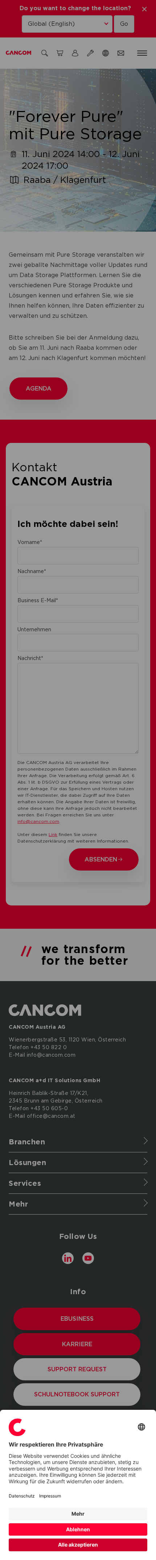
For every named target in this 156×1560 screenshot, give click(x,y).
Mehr (78, 1514)
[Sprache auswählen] (141, 1427)
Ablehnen (78, 1529)
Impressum (50, 1496)
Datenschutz (22, 1496)
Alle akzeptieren (78, 1544)
